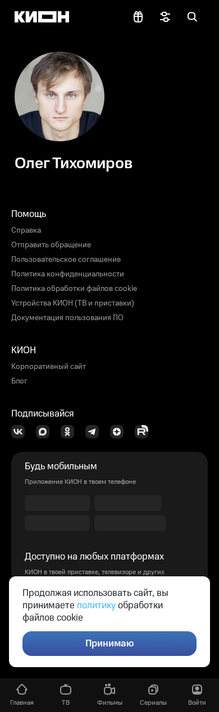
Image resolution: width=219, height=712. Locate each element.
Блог (19, 381)
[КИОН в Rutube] (145, 431)
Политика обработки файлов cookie (74, 289)
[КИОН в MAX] (46, 431)
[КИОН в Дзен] (120, 431)
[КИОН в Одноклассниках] (71, 431)
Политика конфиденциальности (67, 274)
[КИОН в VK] (21, 431)
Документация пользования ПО (67, 318)
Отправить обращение (51, 245)
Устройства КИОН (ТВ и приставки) (72, 303)
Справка (26, 230)
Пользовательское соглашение (66, 260)
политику (96, 605)
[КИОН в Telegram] (95, 431)
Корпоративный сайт (48, 367)
